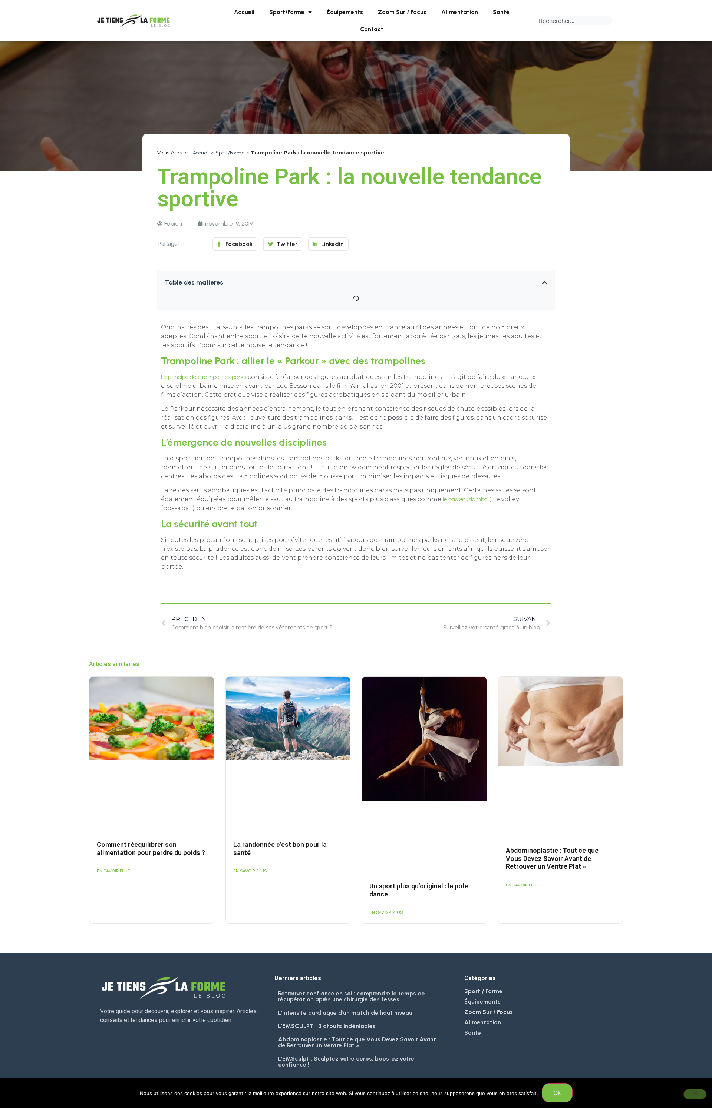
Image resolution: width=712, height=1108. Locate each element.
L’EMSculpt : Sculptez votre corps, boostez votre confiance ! (346, 1061)
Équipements (345, 12)
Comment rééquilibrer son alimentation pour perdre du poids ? (151, 848)
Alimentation (459, 12)
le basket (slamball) (467, 499)
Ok (557, 1093)
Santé (501, 12)
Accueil (244, 12)
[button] (544, 283)
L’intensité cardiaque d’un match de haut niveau (345, 1012)
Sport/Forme (286, 12)
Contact (371, 29)
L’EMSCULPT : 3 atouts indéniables (327, 1025)
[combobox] (575, 20)
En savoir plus (114, 871)
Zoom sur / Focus (402, 12)
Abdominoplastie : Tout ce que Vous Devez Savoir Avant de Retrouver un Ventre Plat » (552, 858)
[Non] (694, 1094)
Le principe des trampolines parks (203, 376)
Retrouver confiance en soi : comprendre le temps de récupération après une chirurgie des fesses (351, 996)
